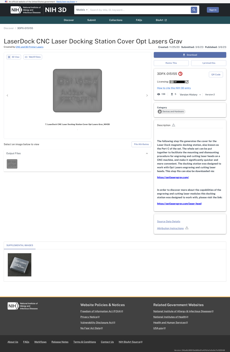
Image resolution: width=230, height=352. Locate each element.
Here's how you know (65, 1)
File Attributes (141, 144)
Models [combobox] (80, 9)
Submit (91, 20)
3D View (15, 57)
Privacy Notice (88, 316)
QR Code (215, 74)
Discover (69, 20)
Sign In (212, 10)
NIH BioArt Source (129, 341)
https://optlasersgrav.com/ (173, 177)
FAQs (139, 20)
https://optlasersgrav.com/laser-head (179, 203)
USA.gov (158, 328)
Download (192, 55)
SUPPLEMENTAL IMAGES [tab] (19, 245)
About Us (13, 341)
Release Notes (59, 341)
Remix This (171, 63)
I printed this (208, 63)
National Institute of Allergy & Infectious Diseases (182, 311)
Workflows (40, 341)
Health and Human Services (169, 322)
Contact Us (107, 341)
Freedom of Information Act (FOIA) (100, 311)
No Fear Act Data (90, 328)
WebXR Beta (35, 57)
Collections (115, 20)
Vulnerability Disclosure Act (96, 322)
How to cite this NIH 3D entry (174, 88)
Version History (188, 94)
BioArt (159, 20)
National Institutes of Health (169, 316)
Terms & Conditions (84, 341)
